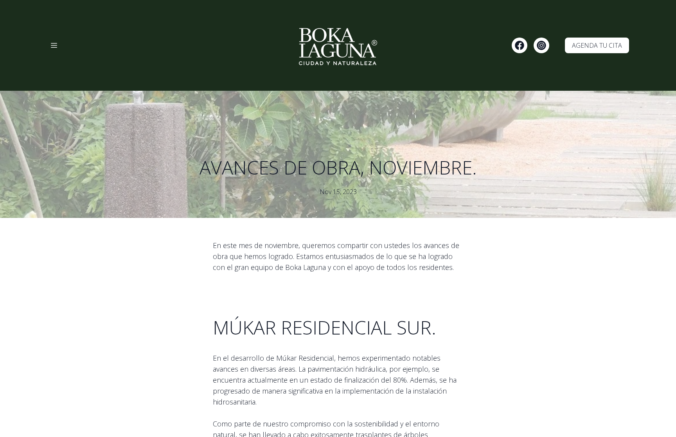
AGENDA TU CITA (597, 45)
